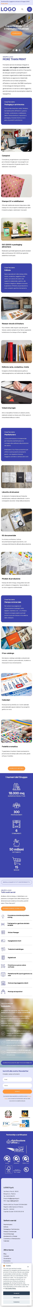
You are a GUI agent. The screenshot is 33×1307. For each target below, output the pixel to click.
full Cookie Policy (10, 1288)
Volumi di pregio (9, 408)
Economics (7, 1261)
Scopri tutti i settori (16, 768)
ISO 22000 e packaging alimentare (12, 245)
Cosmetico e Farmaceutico (12, 1238)
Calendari (6, 700)
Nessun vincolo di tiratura (13, 323)
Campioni (6, 156)
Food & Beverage (9, 1234)
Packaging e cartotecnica (14, 104)
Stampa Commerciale (10, 1231)
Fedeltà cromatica (10, 746)
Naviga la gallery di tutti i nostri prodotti (16, 882)
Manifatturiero (10, 434)
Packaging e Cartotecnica (11, 1229)
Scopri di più (4, 3)
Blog (5, 1254)
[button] (13, 50)
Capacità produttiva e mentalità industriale (16, 27)
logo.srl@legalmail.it (13, 1201)
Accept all (16, 1293)
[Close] (28, 1266)
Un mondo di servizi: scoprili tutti (13, 908)
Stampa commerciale (12, 602)
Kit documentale (9, 535)
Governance (7, 1258)
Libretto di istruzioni (10, 492)
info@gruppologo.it (13, 1198)
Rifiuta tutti (16, 1297)
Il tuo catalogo (8, 653)
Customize (16, 1302)
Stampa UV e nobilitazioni (13, 201)
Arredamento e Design (10, 1236)
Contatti (6, 1256)
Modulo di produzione (11, 579)
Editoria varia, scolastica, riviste (15, 367)
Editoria (7, 270)
